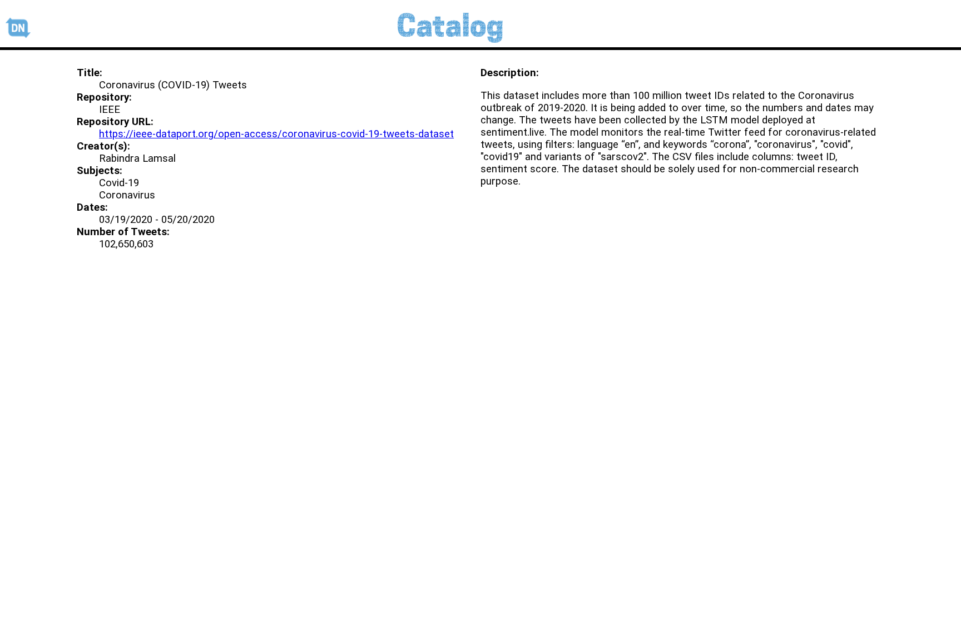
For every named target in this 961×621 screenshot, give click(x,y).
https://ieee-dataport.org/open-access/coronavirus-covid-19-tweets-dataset (276, 134)
